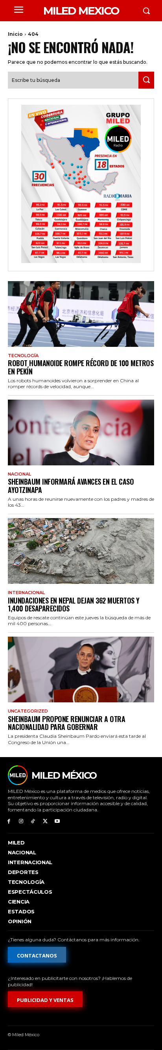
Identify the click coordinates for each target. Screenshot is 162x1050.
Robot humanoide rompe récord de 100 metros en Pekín (80, 367)
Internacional (26, 592)
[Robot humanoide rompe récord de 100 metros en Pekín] (81, 314)
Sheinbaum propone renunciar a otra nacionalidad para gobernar (66, 723)
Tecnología (23, 355)
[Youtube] (57, 821)
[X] (45, 821)
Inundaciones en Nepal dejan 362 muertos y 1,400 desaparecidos (74, 604)
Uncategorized (28, 711)
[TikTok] (33, 821)
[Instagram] (21, 821)
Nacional (19, 474)
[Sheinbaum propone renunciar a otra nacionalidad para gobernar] (81, 669)
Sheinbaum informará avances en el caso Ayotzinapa (71, 485)
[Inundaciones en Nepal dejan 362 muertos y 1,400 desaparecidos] (81, 551)
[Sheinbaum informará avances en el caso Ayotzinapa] (81, 432)
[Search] (146, 80)
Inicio (15, 34)
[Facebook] (9, 821)
